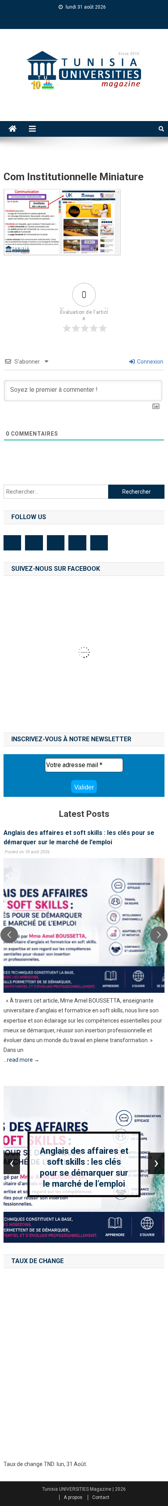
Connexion (149, 361)
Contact (100, 1497)
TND (49, 1464)
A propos (73, 1497)
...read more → (21, 1060)
